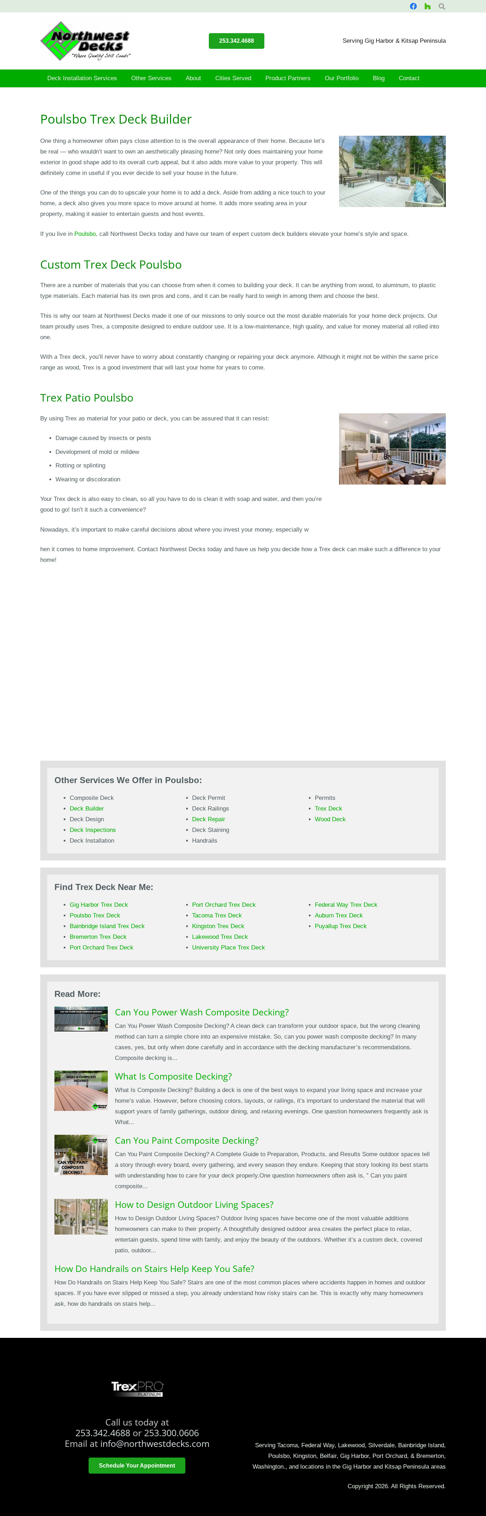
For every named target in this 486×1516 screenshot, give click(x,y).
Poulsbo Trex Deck (95, 915)
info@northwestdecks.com (155, 1443)
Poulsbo (85, 234)
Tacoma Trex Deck (217, 915)
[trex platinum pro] (137, 1389)
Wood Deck (330, 819)
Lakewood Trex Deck (220, 936)
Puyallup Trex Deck (341, 926)
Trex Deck (328, 808)
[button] (121, 78)
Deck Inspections (93, 830)
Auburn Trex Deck (339, 915)
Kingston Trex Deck (218, 926)
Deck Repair (208, 819)
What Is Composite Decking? (173, 1076)
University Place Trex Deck (228, 947)
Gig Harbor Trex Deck (99, 904)
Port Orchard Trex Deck (101, 947)
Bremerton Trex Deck (98, 936)
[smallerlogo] (85, 41)
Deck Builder (87, 808)
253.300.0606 (171, 1433)
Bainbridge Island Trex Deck (107, 926)
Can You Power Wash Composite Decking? (202, 1012)
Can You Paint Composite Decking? (187, 1140)
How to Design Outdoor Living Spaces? (194, 1204)
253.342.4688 (102, 1433)
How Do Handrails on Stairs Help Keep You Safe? (154, 1268)
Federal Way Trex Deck (346, 904)
